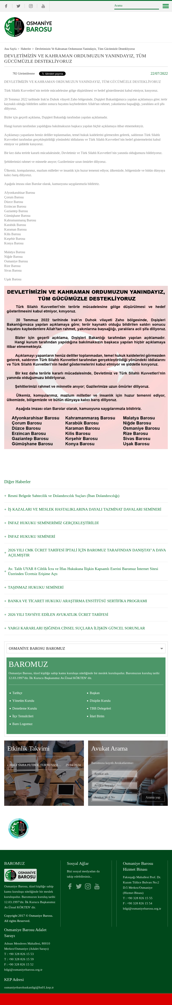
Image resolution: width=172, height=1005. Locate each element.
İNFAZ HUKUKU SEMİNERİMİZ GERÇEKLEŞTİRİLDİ (53, 523)
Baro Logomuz (22, 724)
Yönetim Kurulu (23, 700)
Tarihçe (17, 693)
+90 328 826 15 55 (139, 898)
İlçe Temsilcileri (22, 716)
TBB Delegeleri (100, 708)
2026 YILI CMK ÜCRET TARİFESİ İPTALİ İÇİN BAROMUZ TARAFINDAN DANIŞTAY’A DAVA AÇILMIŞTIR (87, 552)
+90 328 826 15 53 (21, 954)
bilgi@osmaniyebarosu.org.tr (142, 908)
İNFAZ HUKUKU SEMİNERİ (31, 536)
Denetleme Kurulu (24, 708)
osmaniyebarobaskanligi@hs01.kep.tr (29, 987)
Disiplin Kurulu (100, 700)
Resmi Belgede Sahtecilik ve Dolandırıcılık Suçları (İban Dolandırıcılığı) (63, 496)
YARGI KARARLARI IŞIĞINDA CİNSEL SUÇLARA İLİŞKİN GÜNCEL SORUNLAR (76, 628)
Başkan (95, 693)
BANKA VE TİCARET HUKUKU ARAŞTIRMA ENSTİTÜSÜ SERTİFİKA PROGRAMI (77, 601)
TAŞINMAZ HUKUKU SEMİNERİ (36, 587)
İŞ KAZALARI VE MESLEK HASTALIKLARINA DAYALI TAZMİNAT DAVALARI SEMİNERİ (84, 509)
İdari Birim (97, 716)
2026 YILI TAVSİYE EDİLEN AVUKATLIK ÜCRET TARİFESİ (58, 614)
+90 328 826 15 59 (21, 959)
